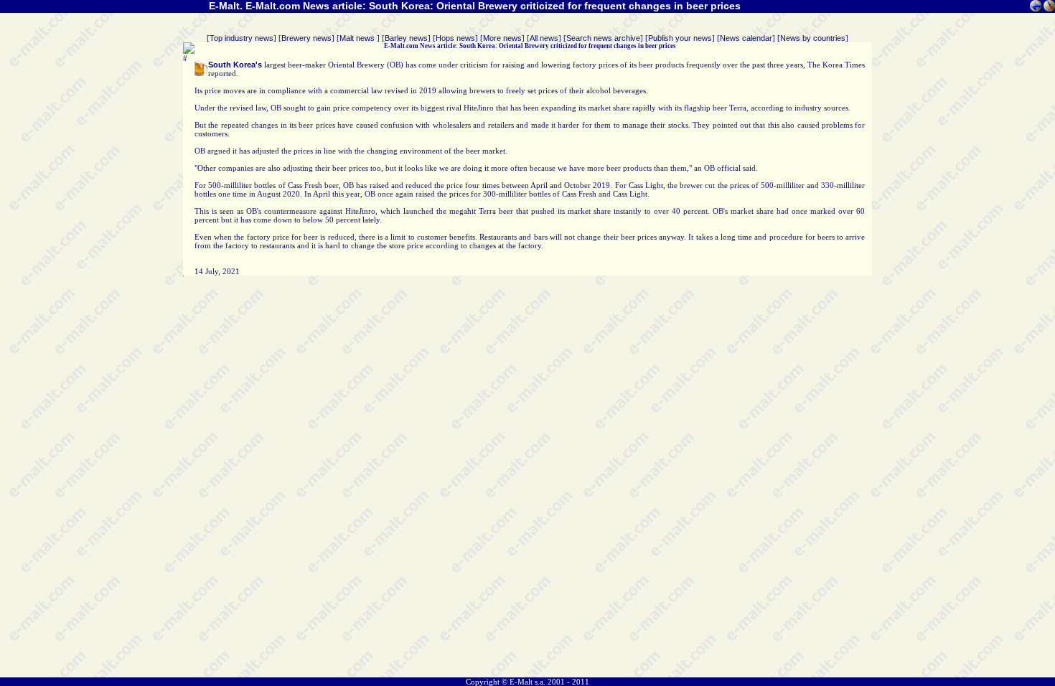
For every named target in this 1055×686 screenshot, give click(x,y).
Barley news (406, 38)
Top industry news (241, 38)
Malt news (358, 38)
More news (502, 38)
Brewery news (306, 38)
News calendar (746, 38)
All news (544, 38)
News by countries (812, 38)
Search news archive (603, 38)
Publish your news (680, 38)
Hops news (455, 38)
